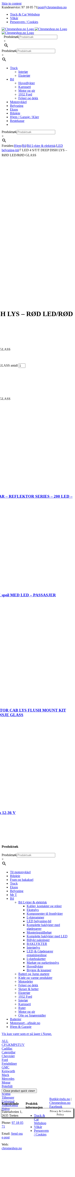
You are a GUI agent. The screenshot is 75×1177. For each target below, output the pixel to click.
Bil (12, 898)
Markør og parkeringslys (43, 962)
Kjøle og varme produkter (35, 977)
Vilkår (38, 1127)
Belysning (16, 891)
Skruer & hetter (28, 989)
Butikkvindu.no (59, 1099)
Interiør (23, 1000)
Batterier (15, 1019)
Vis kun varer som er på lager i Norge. (27, 1034)
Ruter (22, 1008)
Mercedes (8, 1078)
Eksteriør (24, 993)
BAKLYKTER (37, 944)
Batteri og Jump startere (33, 974)
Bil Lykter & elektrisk (32, 902)
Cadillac (7, 1048)
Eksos (14, 887)
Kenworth (8, 1071)
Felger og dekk (28, 985)
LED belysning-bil (39, 921)
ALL (5, 1041)
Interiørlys (33, 947)
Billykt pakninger (38, 940)
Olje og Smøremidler (32, 1015)
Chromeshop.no (59, 1103)
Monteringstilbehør (39, 932)
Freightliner (9, 1063)
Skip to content (11, 3)
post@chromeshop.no (52, 7)
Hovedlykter (35, 966)
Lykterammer (35, 917)
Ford (5, 1060)
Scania (6, 1094)
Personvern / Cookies (41, 1132)
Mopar (6, 1082)
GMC (5, 1067)
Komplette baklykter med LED (47, 936)
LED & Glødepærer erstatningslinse (40, 953)
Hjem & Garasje (20, 1026)
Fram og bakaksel (21, 879)
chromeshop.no (12, 1148)
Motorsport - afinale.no (25, 1023)
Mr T (13, 895)
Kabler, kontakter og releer (44, 906)
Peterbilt (7, 1086)
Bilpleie (15, 876)
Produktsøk (11, 37)
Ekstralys (33, 910)
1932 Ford (25, 996)
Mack (5, 1075)
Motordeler (25, 981)
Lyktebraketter (36, 959)
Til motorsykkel (20, 872)
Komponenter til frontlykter (45, 913)
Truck (14, 883)
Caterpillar (8, 1052)
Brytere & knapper (39, 970)
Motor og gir (26, 1011)
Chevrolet (8, 1056)
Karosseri (24, 1004)
